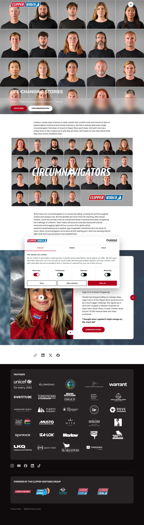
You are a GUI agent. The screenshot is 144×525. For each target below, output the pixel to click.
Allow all (102, 283)
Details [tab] (72, 248)
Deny (42, 283)
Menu (131, 4)
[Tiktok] (39, 466)
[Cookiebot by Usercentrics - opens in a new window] (108, 240)
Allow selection (72, 283)
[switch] (60, 274)
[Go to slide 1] (70, 332)
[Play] (72, 172)
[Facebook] (25, 466)
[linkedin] (43, 355)
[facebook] (58, 355)
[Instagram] (12, 466)
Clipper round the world (25, 4)
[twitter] (50, 355)
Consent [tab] (40, 248)
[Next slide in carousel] (133, 297)
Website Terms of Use (32, 509)
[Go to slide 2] (73, 332)
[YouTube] (19, 466)
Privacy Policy (15, 509)
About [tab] (103, 248)
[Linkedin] (32, 466)
